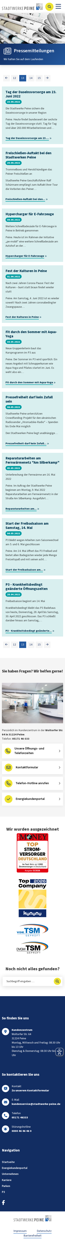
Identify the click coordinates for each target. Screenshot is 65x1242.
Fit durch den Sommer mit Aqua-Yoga (29, 382)
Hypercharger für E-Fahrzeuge (25, 256)
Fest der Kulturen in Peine (22, 317)
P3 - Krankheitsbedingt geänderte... (29, 631)
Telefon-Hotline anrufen (32, 783)
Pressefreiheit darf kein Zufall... (26, 443)
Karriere (7, 1180)
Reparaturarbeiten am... (21, 509)
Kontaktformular (27, 767)
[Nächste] (47, 78)
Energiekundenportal (30, 799)
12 (14, 78)
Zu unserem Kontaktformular (30, 1090)
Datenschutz (44, 1231)
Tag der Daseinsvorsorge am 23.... (27, 138)
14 (31, 78)
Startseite (8, 1162)
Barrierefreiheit (32, 1236)
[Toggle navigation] (58, 7)
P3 (3, 1192)
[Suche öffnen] (49, 7)
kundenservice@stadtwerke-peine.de (36, 1104)
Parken (6, 1186)
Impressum (20, 1231)
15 (39, 78)
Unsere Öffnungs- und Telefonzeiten (29, 750)
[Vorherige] (6, 78)
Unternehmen (10, 1174)
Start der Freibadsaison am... (24, 570)
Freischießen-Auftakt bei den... (25, 199)
